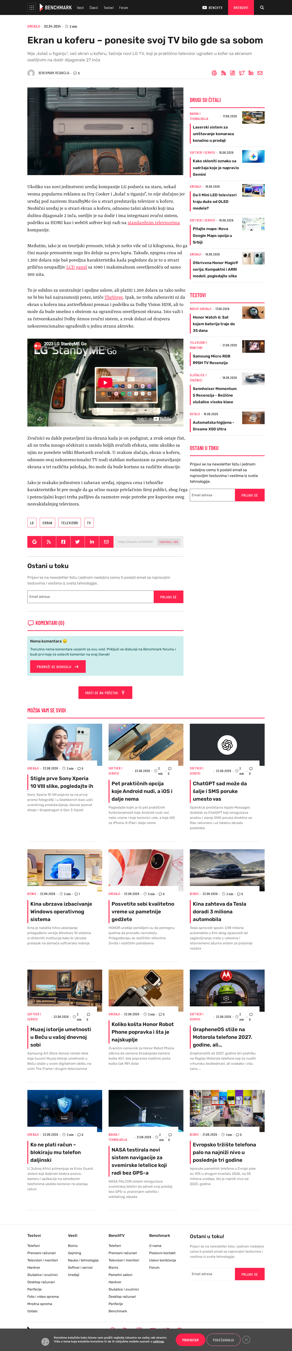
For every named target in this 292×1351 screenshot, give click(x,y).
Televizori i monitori (42, 1260)
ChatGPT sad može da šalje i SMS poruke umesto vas (220, 791)
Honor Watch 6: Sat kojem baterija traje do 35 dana (214, 324)
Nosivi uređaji (201, 309)
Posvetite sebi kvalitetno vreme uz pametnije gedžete (143, 911)
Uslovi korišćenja (162, 1260)
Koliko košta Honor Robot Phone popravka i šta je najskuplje (143, 1032)
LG (32, 522)
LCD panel (76, 267)
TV (89, 522)
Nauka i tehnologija (83, 1260)
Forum (123, 7)
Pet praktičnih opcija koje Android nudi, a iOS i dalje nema (142, 791)
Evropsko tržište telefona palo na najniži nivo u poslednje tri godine (224, 1152)
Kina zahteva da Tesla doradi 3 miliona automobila (219, 911)
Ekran (47, 522)
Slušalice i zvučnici (42, 1275)
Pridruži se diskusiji (54, 666)
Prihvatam (190, 1340)
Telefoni (33, 1246)
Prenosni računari (41, 1253)
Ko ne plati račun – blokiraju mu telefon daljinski (55, 1152)
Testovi (109, 7)
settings (158, 1342)
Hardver (33, 1267)
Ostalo (195, 414)
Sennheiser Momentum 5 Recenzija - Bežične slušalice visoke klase (215, 395)
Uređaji (33, 26)
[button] (31, 7)
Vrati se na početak (102, 692)
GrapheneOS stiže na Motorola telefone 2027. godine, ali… (222, 1037)
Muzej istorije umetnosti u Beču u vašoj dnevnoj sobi (60, 1037)
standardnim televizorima (154, 223)
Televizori (69, 522)
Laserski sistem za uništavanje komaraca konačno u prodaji (213, 134)
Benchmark (118, 1311)
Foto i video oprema (43, 1297)
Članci (94, 7)
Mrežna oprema (39, 1304)
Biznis (31, 894)
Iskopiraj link (168, 541)
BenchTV (216, 7)
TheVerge (114, 297)
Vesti (80, 7)
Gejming (74, 1253)
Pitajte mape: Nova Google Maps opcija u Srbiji (212, 235)
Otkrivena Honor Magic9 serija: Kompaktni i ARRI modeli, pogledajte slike (215, 269)
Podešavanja (223, 1340)
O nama (155, 1246)
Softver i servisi (202, 152)
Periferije (34, 1289)
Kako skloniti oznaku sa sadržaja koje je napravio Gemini (216, 168)
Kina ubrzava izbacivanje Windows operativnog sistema (61, 911)
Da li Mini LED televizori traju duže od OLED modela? (215, 202)
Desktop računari (41, 1282)
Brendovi (241, 7)
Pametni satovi (120, 1275)
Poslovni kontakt (162, 1253)
